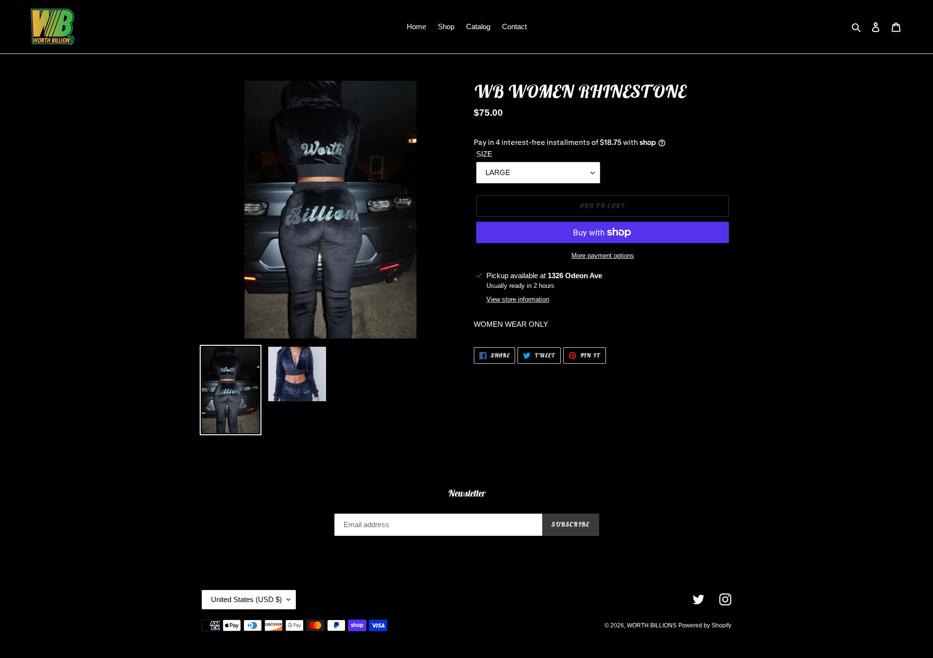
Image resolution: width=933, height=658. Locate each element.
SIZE (484, 154)
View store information (517, 299)
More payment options (602, 255)
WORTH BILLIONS (651, 625)
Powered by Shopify (704, 625)
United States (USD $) (246, 599)
